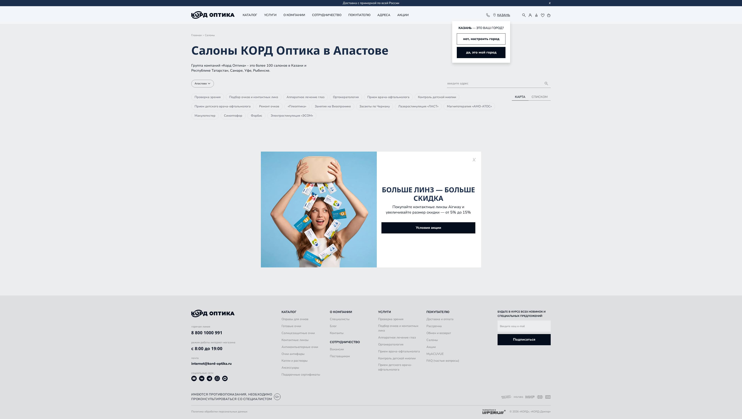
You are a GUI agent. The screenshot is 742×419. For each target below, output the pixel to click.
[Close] (474, 159)
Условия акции (428, 227)
